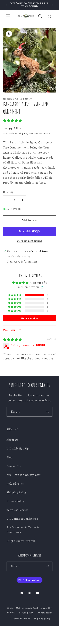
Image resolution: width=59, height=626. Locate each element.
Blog (9, 457)
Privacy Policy (15, 501)
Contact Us (14, 466)
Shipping (23, 133)
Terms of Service (17, 510)
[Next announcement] (52, 5)
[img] (12, 340)
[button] (8, 16)
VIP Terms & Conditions (22, 519)
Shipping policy (42, 618)
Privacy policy (44, 612)
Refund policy (26, 612)
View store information (22, 261)
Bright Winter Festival (21, 541)
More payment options (29, 240)
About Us (12, 440)
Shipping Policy (16, 492)
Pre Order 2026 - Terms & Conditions (23, 529)
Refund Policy (15, 484)
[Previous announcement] (6, 5)
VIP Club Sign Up (18, 448)
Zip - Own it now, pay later (23, 475)
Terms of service (21, 618)
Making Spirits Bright (27, 608)
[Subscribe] (47, 412)
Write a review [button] (29, 318)
